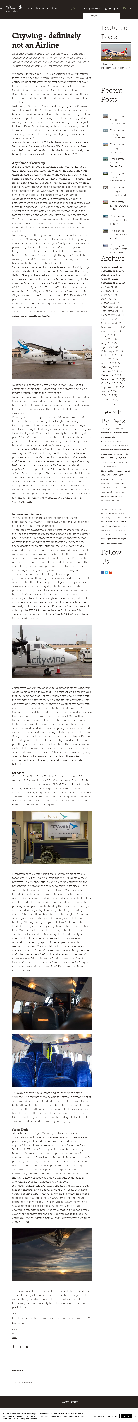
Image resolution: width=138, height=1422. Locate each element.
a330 (119, 480)
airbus (127, 518)
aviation (15, 1329)
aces (103, 492)
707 (126, 454)
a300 (109, 475)
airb (114, 518)
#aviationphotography (111, 441)
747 (120, 458)
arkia (103, 543)
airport (124, 530)
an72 (121, 535)
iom (43, 1318)
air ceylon (116, 501)
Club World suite (108, 467)
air (125, 496)
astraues (121, 543)
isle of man (54, 1318)
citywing (77, 1318)
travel (15, 1318)
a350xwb (117, 488)
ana (126, 535)
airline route (106, 530)
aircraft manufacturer (110, 526)
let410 (88, 1318)
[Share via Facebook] (13, 1346)
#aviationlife (106, 433)
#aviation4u (118, 429)
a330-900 (105, 484)
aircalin (109, 522)
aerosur (118, 496)
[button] (73, 9)
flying (14, 1334)
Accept (126, 1416)
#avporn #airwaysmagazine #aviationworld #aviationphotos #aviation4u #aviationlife (116, 450)
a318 (115, 475)
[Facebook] (118, 8)
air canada (105, 501)
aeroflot (110, 492)
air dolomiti (117, 505)
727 (107, 458)
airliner (117, 530)
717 (102, 458)
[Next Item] (126, 52)
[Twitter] (109, 8)
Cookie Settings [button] (97, 1416)
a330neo (115, 484)
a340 (123, 484)
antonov (116, 539)
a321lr (113, 480)
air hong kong (107, 513)
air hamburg (116, 509)
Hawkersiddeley (108, 471)
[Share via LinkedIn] (26, 1346)
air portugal (106, 518)
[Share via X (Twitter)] (20, 1346)
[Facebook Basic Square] (102, 572)
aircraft (123, 522)
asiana (114, 543)
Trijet (127, 471)
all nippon (105, 535)
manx (66, 1318)
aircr (116, 522)
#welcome (118, 454)
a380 (124, 488)
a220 (103, 475)
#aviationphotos (108, 446)
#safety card (106, 454)
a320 (121, 475)
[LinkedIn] (114, 8)
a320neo (105, 480)
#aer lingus (106, 429)
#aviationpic (123, 446)
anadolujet (106, 539)
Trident (120, 471)
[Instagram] (105, 8)
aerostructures (107, 496)
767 (124, 458)
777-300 (104, 463)
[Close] (134, 1416)
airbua (120, 518)
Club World (122, 463)
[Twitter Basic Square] (106, 572)
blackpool (18, 1323)
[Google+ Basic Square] (110, 572)
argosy (124, 539)
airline (124, 526)
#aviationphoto (108, 437)
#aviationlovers (121, 433)
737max (113, 458)
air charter (105, 505)
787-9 (112, 463)
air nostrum (120, 513)
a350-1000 (106, 488)
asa (108, 543)
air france (105, 509)
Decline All (112, 1416)
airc (102, 522)
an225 (114, 535)
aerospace (119, 492)
